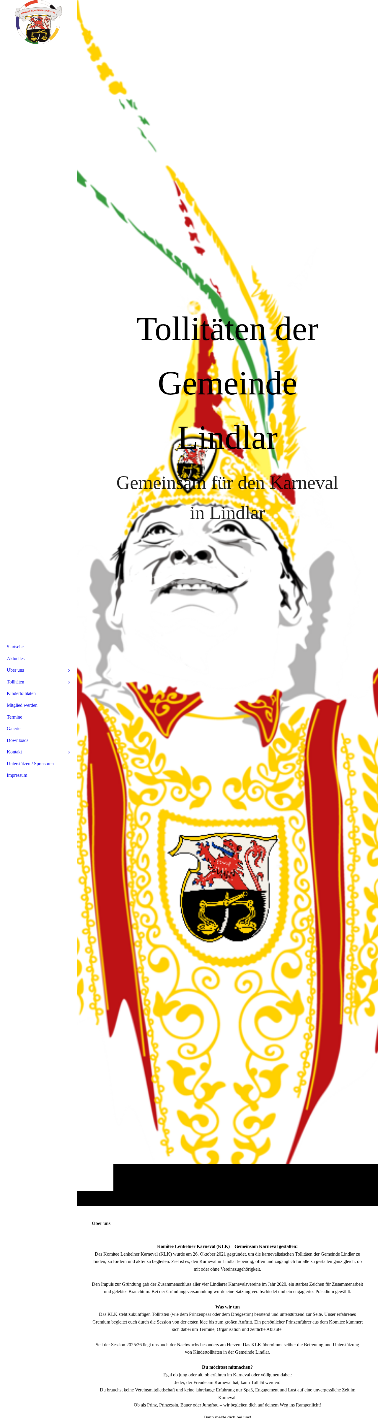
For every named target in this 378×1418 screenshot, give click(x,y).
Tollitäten (15, 681)
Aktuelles (16, 658)
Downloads (17, 740)
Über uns (15, 670)
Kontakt (14, 751)
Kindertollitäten (21, 693)
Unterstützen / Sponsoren (30, 763)
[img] (227, 602)
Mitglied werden (22, 705)
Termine (14, 716)
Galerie (13, 728)
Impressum (17, 775)
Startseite (15, 646)
